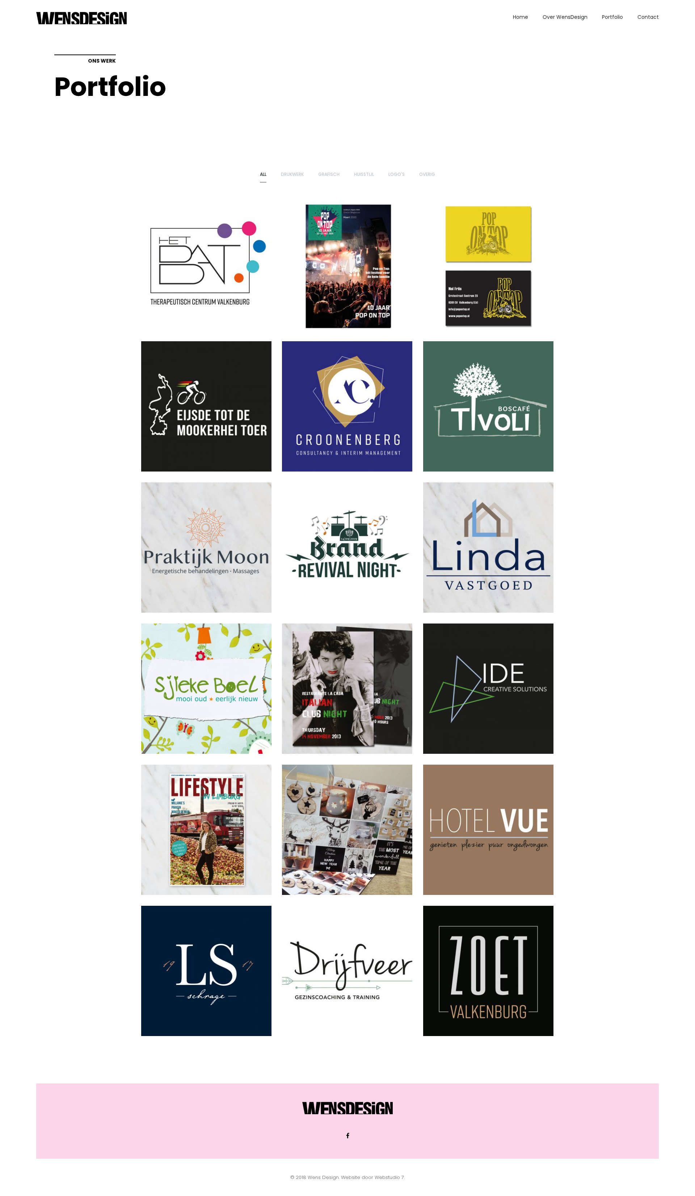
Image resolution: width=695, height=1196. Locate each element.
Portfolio (612, 17)
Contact (648, 17)
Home (520, 17)
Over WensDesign (565, 17)
